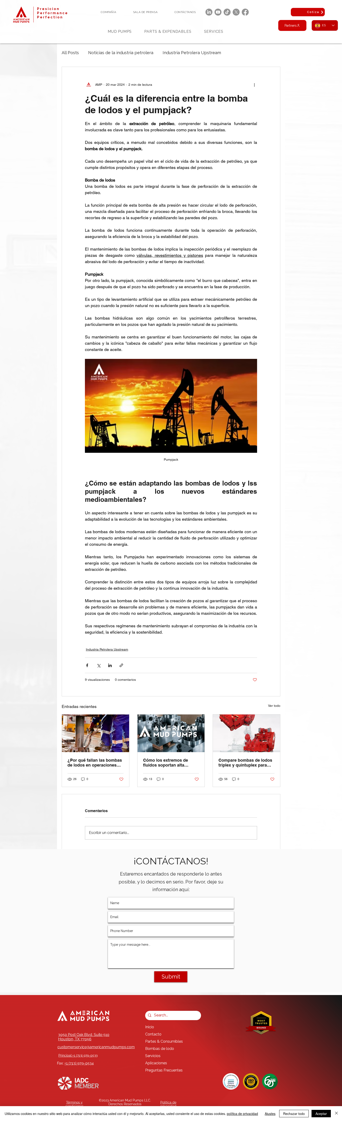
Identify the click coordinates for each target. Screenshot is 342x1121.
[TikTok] (227, 12)
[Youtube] (218, 12)
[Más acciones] (254, 84)
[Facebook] (245, 12)
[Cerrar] (336, 1113)
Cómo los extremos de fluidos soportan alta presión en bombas (165, 762)
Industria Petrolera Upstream (192, 52)
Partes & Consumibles (164, 1041)
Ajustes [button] (270, 1113)
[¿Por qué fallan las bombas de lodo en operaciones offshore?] (95, 733)
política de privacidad (242, 1113)
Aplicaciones (156, 1063)
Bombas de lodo (159, 1048)
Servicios (153, 1056)
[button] (109, 12)
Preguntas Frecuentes (164, 1070)
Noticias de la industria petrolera (120, 52)
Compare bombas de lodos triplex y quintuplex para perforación (245, 762)
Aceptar (321, 1113)
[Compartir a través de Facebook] (87, 665)
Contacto (153, 1034)
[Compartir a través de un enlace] (121, 665)
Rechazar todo (294, 1113)
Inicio (149, 1027)
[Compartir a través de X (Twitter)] (98, 665)
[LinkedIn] (208, 12)
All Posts (70, 52)
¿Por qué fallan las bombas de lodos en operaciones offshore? (94, 762)
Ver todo (274, 706)
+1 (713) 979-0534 (79, 1063)
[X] (236, 12)
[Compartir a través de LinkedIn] (110, 665)
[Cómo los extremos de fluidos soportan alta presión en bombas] (171, 733)
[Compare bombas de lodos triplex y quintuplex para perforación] (246, 733)
